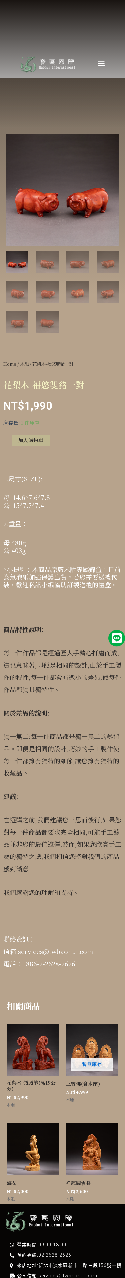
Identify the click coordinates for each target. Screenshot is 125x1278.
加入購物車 (30, 440)
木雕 (24, 364)
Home (9, 364)
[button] (101, 63)
